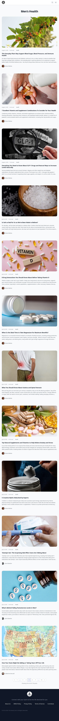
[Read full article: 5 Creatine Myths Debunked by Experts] (29, 476)
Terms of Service (39, 704)
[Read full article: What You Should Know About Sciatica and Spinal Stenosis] (29, 366)
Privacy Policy (28, 704)
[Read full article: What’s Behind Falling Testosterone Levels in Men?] (29, 586)
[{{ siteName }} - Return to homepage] (3, 2)
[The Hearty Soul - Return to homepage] (29, 694)
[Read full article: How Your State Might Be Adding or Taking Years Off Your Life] (29, 641)
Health (17, 50)
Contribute (51, 704)
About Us (8, 704)
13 (41, 680)
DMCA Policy (17, 704)
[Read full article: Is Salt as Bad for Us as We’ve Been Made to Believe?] (29, 200)
